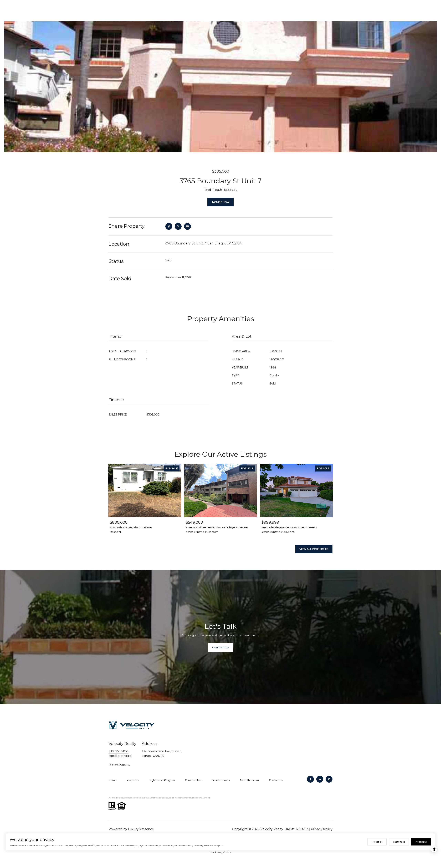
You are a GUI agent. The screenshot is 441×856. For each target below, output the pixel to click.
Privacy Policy (321, 829)
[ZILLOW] (329, 779)
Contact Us (276, 780)
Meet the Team (249, 780)
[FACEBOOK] (310, 779)
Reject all (377, 841)
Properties (133, 780)
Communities (193, 780)
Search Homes (221, 780)
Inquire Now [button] (220, 202)
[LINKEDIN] (319, 779)
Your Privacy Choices (220, 852)
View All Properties (313, 549)
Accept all (421, 841)
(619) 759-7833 (119, 751)
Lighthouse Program (162, 780)
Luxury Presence (141, 829)
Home (112, 780)
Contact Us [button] (220, 647)
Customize (399, 841)
